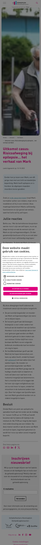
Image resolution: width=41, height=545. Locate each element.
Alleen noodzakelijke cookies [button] (20, 293)
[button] (20, 298)
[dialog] (20, 272)
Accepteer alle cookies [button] (20, 289)
